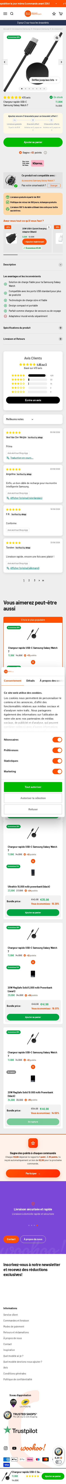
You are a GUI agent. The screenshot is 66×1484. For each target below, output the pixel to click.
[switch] (57, 750)
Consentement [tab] (12, 680)
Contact (11, 1239)
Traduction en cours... (21, 457)
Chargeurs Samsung (41, 29)
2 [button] (29, 580)
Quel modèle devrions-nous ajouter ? (22, 1361)
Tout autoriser (33, 786)
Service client (10, 1314)
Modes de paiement (13, 1326)
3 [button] (34, 580)
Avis (5, 1367)
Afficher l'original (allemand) (24, 568)
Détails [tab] (30, 680)
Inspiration (9, 1349)
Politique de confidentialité (17, 1379)
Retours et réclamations (16, 1332)
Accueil (6, 29)
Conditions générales (14, 1373)
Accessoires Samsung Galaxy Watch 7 (38, 180)
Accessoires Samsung (21, 29)
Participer (31, 1173)
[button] (12, 97)
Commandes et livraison (16, 1320)
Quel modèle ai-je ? (13, 1355)
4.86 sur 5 (42, 364)
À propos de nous (33, 1239)
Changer (54, 185)
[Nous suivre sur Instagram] (5, 1448)
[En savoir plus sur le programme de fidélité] (45, 152)
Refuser (33, 809)
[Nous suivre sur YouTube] (14, 1448)
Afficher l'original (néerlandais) (26, 497)
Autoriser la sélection (33, 798)
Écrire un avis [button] (33, 400)
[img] (13, 432)
